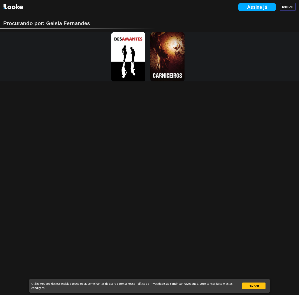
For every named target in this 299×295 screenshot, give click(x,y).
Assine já (257, 7)
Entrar (287, 6)
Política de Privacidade (150, 284)
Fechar (254, 286)
